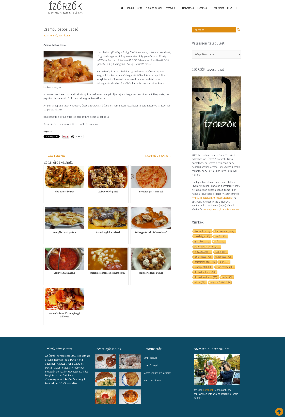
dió (219, 241)
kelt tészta (224, 231)
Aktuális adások (154, 8)
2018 (46, 35)
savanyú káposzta (207, 246)
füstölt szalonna (206, 277)
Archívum (170, 8)
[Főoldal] (122, 8)
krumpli (202, 231)
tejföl (221, 251)
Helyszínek (188, 8)
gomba (202, 241)
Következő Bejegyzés (158, 156)
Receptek (202, 8)
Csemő (53, 35)
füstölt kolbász (205, 272)
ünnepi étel (203, 266)
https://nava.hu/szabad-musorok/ (221, 209)
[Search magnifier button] (238, 29)
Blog (229, 8)
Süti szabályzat (152, 380)
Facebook (208, 390)
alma (200, 282)
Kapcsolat (219, 8)
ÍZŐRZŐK (65, 6)
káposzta (223, 256)
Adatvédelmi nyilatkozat (157, 373)
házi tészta (225, 266)
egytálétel (202, 251)
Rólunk (130, 8)
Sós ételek (64, 35)
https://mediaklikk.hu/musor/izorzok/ (212, 198)
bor (224, 261)
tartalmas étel (205, 261)
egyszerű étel (220, 282)
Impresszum (151, 358)
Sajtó (139, 8)
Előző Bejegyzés (54, 156)
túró (220, 236)
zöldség (202, 236)
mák (227, 277)
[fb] (237, 8)
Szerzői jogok (151, 365)
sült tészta (203, 256)
